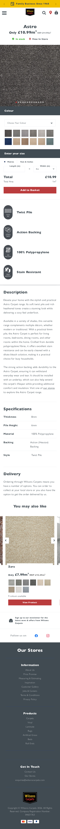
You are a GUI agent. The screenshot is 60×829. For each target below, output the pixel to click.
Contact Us (30, 771)
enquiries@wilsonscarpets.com (30, 780)
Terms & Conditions (30, 695)
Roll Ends (30, 743)
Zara (11, 566)
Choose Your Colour (16, 123)
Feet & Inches (26, 162)
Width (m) (45, 166)
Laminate (30, 726)
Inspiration (30, 682)
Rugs (30, 731)
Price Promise (30, 674)
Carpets (30, 718)
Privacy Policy (30, 699)
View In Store (40, 39)
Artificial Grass (30, 735)
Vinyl (30, 722)
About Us (30, 670)
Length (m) (15, 166)
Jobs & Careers (30, 691)
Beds (30, 739)
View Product (30, 602)
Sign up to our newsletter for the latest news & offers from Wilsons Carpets (32, 620)
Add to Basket (30, 190)
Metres (10, 162)
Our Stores (30, 650)
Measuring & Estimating (30, 678)
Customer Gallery (30, 686)
